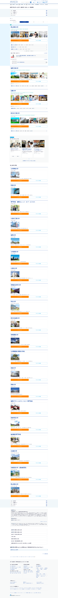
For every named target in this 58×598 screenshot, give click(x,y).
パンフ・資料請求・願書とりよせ (28, 592)
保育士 (38, 569)
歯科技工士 (38, 570)
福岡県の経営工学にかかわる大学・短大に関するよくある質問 (21, 543)
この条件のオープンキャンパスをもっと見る (28, 160)
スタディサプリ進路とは (33, 0)
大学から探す (13, 536)
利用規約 (15, 592)
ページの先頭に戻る (45, 553)
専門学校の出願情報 (26, 568)
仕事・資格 (22, 4)
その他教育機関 (36, 4)
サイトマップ (38, 0)
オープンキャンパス (41, 4)
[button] (46, 62)
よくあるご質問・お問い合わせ (44, 0)
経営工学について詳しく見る (44, 521)
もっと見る (45, 59)
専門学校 (32, 4)
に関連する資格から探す (16, 532)
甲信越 (31, 570)
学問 (25, 4)
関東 (28, 570)
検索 (30, 2)
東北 (26, 570)
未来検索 (13, 4)
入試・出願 (46, 4)
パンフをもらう (20, 40)
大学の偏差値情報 (12, 569)
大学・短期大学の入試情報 (13, 568)
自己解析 (16, 4)
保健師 (41, 569)
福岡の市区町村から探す (15, 538)
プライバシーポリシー (20, 592)
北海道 (24, 570)
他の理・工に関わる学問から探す (16, 534)
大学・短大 (29, 4)
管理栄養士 (45, 569)
